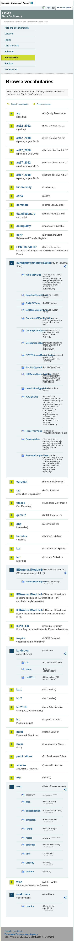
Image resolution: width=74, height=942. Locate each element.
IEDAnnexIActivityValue (34, 374)
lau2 (19, 698)
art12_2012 (23, 125)
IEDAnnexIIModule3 (29, 594)
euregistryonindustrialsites (29, 262)
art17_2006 (23, 150)
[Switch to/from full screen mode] (54, 8)
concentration (33, 810)
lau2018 (21, 707)
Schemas (9, 51)
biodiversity (24, 187)
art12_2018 (23, 138)
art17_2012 (23, 162)
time (28, 853)
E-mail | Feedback (13, 931)
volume (30, 871)
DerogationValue (34, 343)
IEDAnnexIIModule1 (29, 569)
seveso (21, 765)
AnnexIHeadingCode (34, 581)
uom (19, 786)
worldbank (23, 894)
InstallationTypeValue (34, 388)
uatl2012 (30, 677)
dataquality (23, 226)
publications (24, 756)
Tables (7, 39)
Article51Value (33, 275)
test (18, 777)
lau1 (19, 689)
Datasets (8, 33)
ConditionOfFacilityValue (34, 318)
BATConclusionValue (34, 310)
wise (19, 882)
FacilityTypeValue (34, 367)
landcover (22, 650)
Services (8, 63)
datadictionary (25, 213)
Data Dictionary (29, 22)
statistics (30, 844)
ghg (19, 523)
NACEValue (32, 396)
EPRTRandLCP (26, 247)
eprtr (19, 234)
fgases (20, 502)
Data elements (11, 45)
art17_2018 (23, 174)
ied (18, 557)
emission (31, 819)
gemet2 (21, 515)
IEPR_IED (22, 625)
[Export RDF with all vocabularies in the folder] (65, 267)
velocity (30, 862)
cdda (19, 196)
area (28, 801)
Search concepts (44, 104)
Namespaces (11, 69)
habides (21, 536)
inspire (20, 638)
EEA (18, 3)
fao (18, 490)
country (30, 906)
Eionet (17, 22)
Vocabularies (11, 57)
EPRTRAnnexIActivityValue (34, 355)
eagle (28, 669)
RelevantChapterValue (34, 455)
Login (48, 8)
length (29, 828)
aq (18, 113)
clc (27, 662)
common (22, 204)
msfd (19, 731)
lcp (18, 719)
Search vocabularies (19, 104)
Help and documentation (16, 28)
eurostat (21, 481)
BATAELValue (33, 303)
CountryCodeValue (34, 330)
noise (20, 744)
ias (18, 548)
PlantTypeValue (34, 431)
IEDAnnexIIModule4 (29, 610)
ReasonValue (33, 439)
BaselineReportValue (34, 295)
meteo (29, 838)
